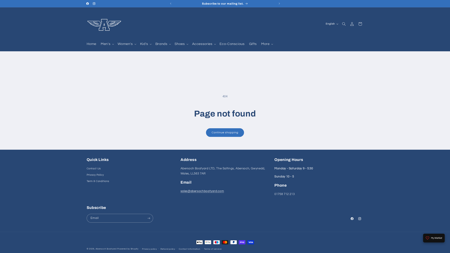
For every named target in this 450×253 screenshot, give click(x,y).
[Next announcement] (279, 3)
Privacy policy (149, 249)
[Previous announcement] (171, 3)
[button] (107, 44)
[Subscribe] (149, 218)
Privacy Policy (95, 175)
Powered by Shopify (128, 249)
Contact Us (94, 168)
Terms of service (213, 249)
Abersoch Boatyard (106, 249)
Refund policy (167, 249)
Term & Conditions (98, 181)
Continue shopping (225, 132)
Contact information (189, 249)
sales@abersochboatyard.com (202, 191)
